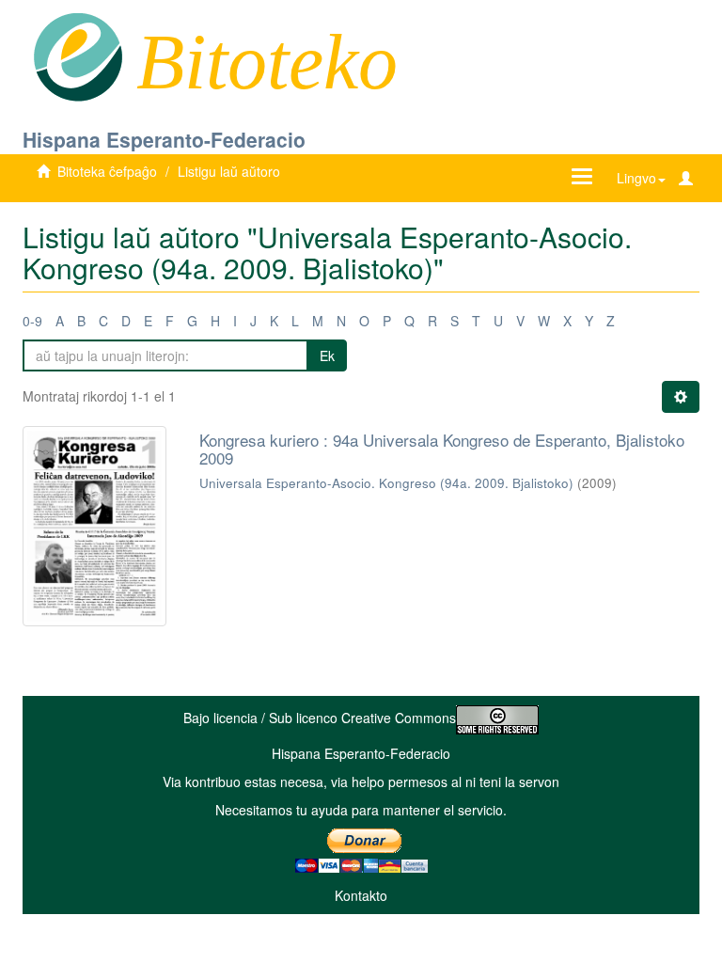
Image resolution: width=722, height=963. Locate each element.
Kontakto (361, 895)
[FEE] (78, 55)
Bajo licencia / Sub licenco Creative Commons (319, 717)
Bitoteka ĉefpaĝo (107, 171)
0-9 (32, 320)
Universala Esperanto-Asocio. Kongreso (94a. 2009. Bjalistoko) (386, 483)
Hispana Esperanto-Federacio (164, 139)
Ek (327, 355)
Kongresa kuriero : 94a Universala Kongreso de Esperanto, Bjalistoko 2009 (441, 448)
